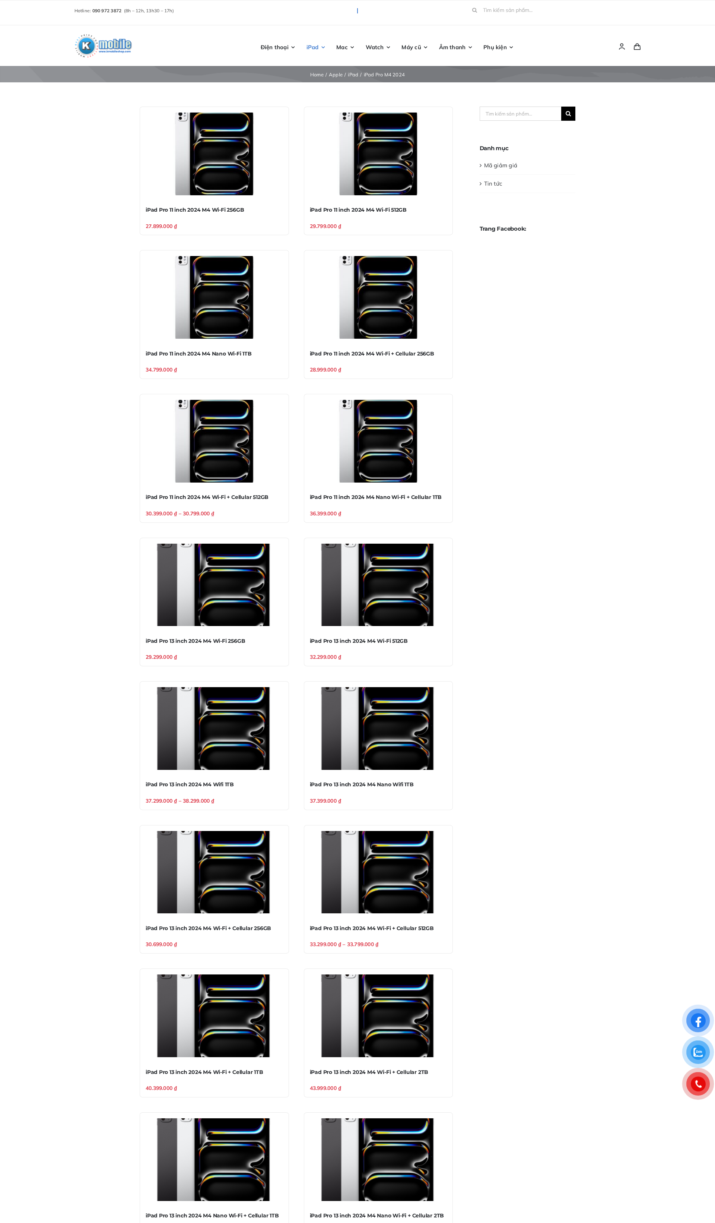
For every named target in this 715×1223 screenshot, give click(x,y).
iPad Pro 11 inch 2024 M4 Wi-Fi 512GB (358, 209)
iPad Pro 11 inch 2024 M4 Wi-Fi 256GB (195, 209)
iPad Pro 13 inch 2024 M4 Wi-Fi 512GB (359, 641)
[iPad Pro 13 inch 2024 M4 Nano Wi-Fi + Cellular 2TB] (378, 1159)
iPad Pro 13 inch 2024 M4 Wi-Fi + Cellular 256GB (208, 928)
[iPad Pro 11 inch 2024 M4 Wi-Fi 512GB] (378, 154)
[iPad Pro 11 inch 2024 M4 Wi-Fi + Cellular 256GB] (378, 297)
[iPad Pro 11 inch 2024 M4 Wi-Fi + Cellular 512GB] (214, 441)
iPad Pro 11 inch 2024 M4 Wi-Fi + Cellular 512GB (207, 497)
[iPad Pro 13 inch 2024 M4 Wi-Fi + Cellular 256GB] (214, 872)
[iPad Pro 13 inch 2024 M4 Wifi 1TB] (214, 728)
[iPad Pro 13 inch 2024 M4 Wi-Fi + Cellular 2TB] (378, 1015)
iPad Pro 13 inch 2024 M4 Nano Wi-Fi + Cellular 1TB (212, 1215)
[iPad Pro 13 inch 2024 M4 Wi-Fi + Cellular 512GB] (378, 872)
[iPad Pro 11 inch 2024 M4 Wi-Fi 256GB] (214, 154)
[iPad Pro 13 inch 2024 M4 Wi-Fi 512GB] (378, 585)
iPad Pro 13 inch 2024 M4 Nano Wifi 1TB (362, 784)
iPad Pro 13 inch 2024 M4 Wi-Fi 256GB (195, 641)
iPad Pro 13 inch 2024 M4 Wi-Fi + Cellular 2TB (369, 1072)
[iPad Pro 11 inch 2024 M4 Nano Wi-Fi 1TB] (214, 297)
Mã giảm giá (500, 165)
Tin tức (493, 183)
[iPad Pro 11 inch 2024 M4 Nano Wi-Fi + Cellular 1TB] (378, 441)
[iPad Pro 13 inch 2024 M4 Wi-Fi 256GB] (214, 585)
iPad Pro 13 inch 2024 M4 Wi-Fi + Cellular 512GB (372, 928)
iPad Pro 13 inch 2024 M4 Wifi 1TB (190, 784)
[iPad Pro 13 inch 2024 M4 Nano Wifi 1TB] (378, 728)
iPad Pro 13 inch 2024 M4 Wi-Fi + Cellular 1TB (204, 1072)
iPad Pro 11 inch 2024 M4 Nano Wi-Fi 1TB (199, 353)
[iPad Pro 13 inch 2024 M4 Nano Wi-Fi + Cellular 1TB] (214, 1159)
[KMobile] (104, 35)
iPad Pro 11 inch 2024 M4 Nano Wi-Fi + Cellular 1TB (376, 497)
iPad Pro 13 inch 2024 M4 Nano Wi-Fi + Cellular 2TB (377, 1215)
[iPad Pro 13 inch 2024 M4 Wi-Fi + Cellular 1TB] (214, 1015)
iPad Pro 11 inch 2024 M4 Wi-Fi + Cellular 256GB (372, 353)
